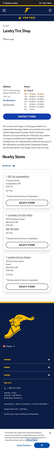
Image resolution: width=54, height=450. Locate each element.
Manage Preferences (24, 445)
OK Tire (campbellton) (18, 176)
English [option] (9, 346)
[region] (27, 439)
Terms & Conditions (23, 404)
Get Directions (9, 100)
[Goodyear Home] (27, 10)
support (7, 375)
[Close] (50, 433)
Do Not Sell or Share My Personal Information (21, 414)
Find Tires (29, 17)
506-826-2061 (8, 105)
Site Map (23, 409)
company (7, 360)
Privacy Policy (32, 440)
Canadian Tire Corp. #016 (20, 215)
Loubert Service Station (19, 257)
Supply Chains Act (11, 409)
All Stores (7, 165)
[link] (40, 3)
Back (7, 26)
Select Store (27, 202)
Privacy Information (40, 404)
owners (7, 367)
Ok (42, 445)
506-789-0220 (12, 229)
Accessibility (8, 404)
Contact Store (27, 116)
